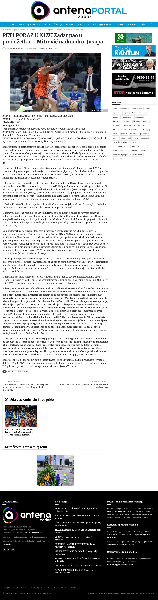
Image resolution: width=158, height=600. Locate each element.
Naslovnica (18, 24)
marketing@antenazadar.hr (120, 565)
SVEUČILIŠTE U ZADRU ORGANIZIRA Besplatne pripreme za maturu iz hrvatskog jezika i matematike (25, 387)
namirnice (133, 130)
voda (133, 146)
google (115, 117)
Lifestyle (120, 24)
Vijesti (69, 24)
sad (129, 138)
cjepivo (126, 113)
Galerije (106, 24)
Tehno (74, 588)
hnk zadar (117, 121)
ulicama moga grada (120, 146)
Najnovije (35, 24)
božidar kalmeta (137, 109)
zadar (143, 150)
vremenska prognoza (121, 150)
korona (116, 125)
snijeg (136, 138)
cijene (148, 109)
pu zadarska (144, 134)
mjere (115, 130)
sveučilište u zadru (120, 142)
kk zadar (136, 121)
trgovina (133, 142)
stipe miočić (145, 138)
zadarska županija (120, 155)
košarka (137, 125)
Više (143, 24)
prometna (133, 134)
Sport (80, 24)
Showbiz (132, 24)
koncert (146, 121)
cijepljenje (116, 113)
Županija (58, 24)
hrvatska (127, 121)
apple (115, 109)
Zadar (46, 24)
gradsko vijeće (126, 117)
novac (142, 130)
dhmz (134, 113)
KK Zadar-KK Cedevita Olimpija (18, 371)
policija (115, 134)
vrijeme (135, 150)
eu (140, 113)
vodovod (141, 146)
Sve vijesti (6, 588)
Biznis (46, 588)
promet (124, 134)
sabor (122, 138)
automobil (124, 109)
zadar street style (136, 155)
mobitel (123, 130)
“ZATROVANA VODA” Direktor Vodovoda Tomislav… (78, 565)
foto (145, 113)
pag (149, 130)
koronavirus (126, 125)
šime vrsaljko (118, 159)
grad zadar (139, 117)
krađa (145, 125)
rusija (115, 138)
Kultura (91, 24)
